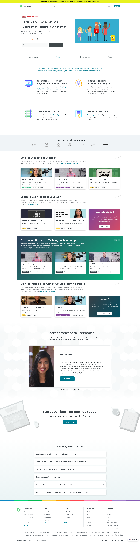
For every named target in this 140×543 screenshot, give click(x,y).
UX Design (26, 522)
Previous (65, 389)
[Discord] (122, 540)
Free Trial (117, 6)
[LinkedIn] (112, 540)
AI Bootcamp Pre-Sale (46, 1)
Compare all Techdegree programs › (39, 248)
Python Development (29, 517)
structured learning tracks (55, 115)
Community (63, 6)
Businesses (85, 57)
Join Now (56, 45)
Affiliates (109, 514)
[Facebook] (109, 540)
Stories (88, 520)
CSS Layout (66, 520)
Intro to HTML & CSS (68, 514)
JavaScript (63, 87)
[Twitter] (102, 540)
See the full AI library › (34, 204)
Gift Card (89, 525)
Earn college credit (93, 115)
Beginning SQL (47, 517)
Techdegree (53, 6)
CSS (47, 89)
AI (59, 89)
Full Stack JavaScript (29, 514)
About (88, 512)
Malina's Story (67, 378)
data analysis (53, 89)
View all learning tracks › (47, 291)
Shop (108, 520)
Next (76, 389)
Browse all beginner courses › (69, 163)
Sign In (110, 6)
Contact (89, 522)
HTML (44, 89)
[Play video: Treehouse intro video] (97, 31)
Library (44, 6)
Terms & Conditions (21, 540)
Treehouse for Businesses (113, 528)
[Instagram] (115, 540)
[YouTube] (106, 540)
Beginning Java (47, 520)
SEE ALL (26, 525)
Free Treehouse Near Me (113, 522)
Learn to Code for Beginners (51, 512)
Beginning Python (48, 514)
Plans (37, 6)
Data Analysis (27, 520)
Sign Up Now (70, 422)
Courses (59, 57)
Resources (73, 6)
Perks (108, 517)
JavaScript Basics (68, 512)
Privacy (29, 540)
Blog (88, 514)
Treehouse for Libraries (112, 525)
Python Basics (67, 517)
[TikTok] (119, 540)
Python (39, 89)
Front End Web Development (31, 512)
